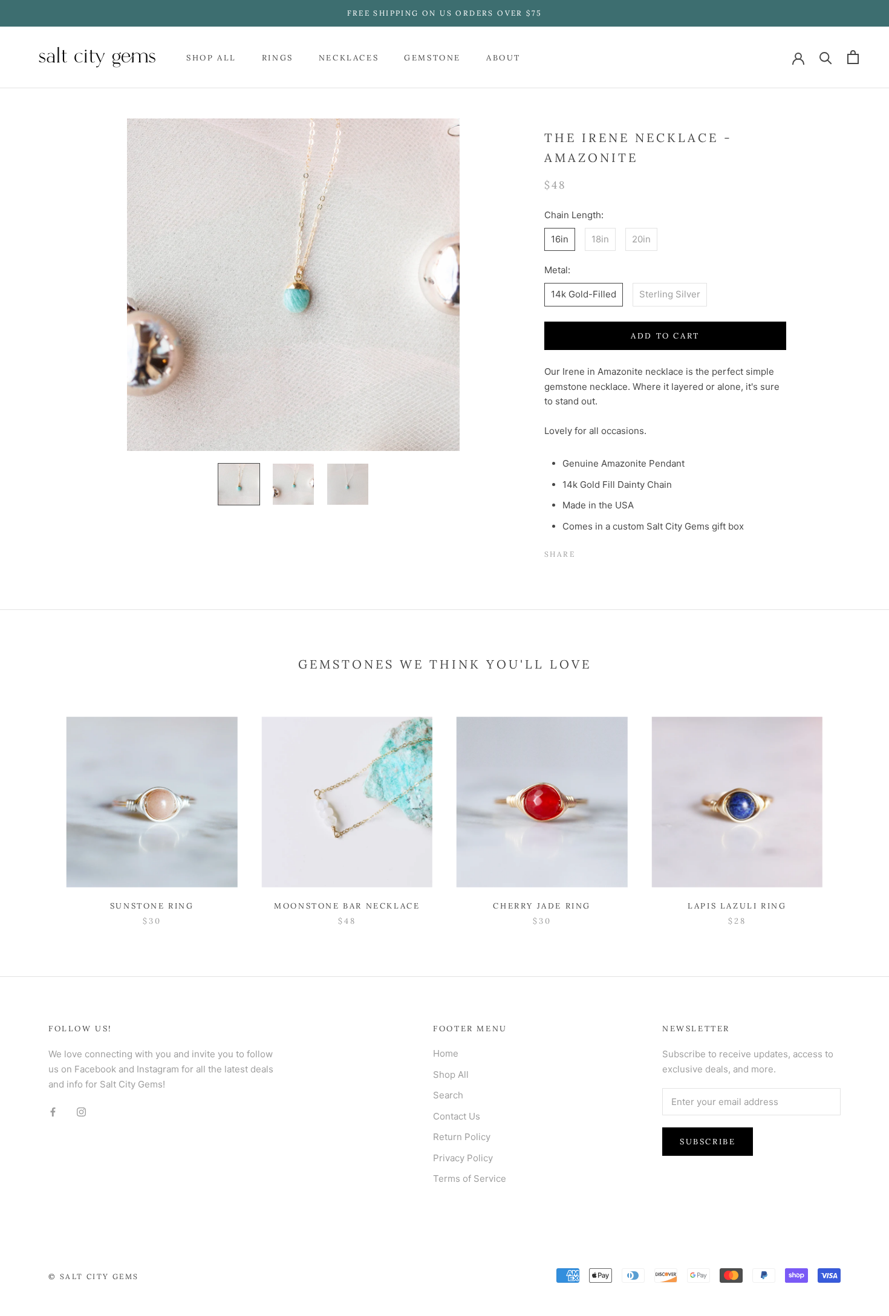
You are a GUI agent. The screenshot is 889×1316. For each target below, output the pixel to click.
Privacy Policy (463, 1158)
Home (445, 1053)
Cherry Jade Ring (542, 906)
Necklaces (349, 57)
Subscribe (707, 1141)
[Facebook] (586, 551)
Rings (277, 57)
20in (641, 239)
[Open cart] (853, 57)
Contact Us (456, 1116)
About (503, 57)
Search (448, 1095)
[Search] (825, 57)
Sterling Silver (669, 294)
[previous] (37, 808)
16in (559, 239)
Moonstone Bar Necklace (347, 906)
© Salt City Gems (93, 1276)
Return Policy (461, 1137)
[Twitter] (602, 551)
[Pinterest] (618, 551)
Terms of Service (469, 1178)
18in (600, 239)
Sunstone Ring (152, 906)
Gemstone (432, 57)
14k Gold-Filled (583, 294)
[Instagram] (81, 1111)
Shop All (211, 57)
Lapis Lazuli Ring (737, 906)
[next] (851, 808)
